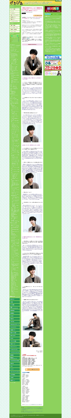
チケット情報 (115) (13, 60)
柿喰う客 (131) (13, 282)
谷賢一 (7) (12, 290)
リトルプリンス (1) (13, 58)
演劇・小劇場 (13, 25)
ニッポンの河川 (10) (14, 250)
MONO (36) (13, 233)
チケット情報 (13, 9)
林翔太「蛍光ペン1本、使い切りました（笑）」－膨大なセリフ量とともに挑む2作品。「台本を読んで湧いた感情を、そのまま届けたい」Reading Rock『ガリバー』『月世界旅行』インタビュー (53, 26)
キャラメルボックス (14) (15, 242)
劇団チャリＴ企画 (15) (14, 273)
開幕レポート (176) (13, 69)
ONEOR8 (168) (13, 234)
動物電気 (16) (13, 278)
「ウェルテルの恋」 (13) (15, 145)
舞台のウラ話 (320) (13, 98)
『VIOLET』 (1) (13, 106)
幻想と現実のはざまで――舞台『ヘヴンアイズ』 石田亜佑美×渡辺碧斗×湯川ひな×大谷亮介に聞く (52, 22)
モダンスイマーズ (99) (14, 267)
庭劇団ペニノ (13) (14, 280)
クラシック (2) (12, 97)
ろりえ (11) (13, 238)
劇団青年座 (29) (13, 276)
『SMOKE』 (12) (14, 113)
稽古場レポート (13, 17)
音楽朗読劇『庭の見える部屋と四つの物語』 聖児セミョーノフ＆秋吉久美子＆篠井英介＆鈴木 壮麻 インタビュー (53, 41)
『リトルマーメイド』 (14, 21)
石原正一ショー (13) (14, 286)
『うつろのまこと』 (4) (15, 127)
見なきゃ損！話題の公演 (38, 404)
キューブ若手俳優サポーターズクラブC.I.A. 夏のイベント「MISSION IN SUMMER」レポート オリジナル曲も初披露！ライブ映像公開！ (32, 408)
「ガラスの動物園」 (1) (14, 59)
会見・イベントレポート (15, 15)
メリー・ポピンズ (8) (14, 134)
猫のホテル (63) (13, 285)
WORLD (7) (13, 105)
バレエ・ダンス (13, 31)
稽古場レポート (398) (13, 66)
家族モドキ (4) (13, 63)
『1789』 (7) (13, 133)
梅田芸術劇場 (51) (14, 214)
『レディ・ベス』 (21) (14, 194)
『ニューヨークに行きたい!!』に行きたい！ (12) (15, 201)
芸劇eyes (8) (13, 287)
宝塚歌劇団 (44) (12, 91)
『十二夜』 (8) (13, 177)
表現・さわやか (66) (14, 289)
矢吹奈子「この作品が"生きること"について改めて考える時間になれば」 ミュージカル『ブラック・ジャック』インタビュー (53, 31)
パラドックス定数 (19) (14, 253)
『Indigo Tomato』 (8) (14, 126)
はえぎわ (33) (13, 237)
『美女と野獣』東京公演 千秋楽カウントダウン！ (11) (15, 185)
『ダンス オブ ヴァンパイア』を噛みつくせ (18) (15, 197)
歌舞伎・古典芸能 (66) (13, 88)
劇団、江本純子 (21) (14, 272)
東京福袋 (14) (13, 213)
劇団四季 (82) (12, 93)
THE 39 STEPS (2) (13, 53)
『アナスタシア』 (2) (14, 107)
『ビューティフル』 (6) (15, 139)
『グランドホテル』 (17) (15, 161)
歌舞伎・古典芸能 (14, 29)
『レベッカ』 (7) (13, 114)
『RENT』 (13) (13, 149)
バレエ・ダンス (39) (13, 87)
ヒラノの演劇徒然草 (32, 404)
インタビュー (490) (13, 62)
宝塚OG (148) (13, 92)
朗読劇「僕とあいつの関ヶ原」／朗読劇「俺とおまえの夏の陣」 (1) (15, 211)
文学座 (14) (13, 281)
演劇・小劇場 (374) (13, 86)
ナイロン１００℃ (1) (14, 249)
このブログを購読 (13, 382)
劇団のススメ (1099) (13, 222)
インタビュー (27, 404)
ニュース (12, 11)
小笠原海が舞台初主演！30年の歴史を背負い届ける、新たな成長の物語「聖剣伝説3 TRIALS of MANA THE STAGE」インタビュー (53, 34)
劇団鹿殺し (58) (13, 277)
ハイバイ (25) (13, 251)
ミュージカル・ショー (14, 27)
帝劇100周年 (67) (14, 195)
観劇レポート (13, 19)
